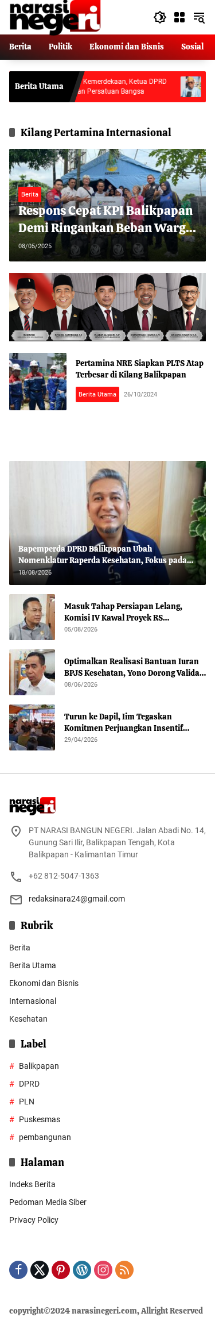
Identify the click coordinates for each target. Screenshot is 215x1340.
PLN (26, 1101)
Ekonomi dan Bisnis (44, 983)
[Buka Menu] (179, 17)
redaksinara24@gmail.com (77, 898)
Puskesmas (39, 1119)
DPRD (29, 1083)
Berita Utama (97, 394)
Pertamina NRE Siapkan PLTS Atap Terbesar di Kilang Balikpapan (140, 369)
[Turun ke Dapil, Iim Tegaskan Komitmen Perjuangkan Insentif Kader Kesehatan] (32, 727)
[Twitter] (39, 1270)
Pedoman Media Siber (48, 1202)
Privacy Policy (33, 1220)
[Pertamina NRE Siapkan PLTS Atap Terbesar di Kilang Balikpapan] (38, 381)
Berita (29, 194)
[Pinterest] (61, 1270)
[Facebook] (18, 1270)
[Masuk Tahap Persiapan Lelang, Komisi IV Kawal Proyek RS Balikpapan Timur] (32, 617)
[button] (160, 17)
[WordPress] (82, 1270)
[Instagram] (103, 1270)
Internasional (32, 1001)
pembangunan (45, 1137)
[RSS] (124, 1270)
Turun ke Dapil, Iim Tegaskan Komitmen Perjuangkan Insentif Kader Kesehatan (123, 722)
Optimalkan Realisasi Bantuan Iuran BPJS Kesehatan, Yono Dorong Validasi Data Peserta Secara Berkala (135, 667)
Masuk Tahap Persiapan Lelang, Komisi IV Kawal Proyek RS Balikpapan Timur (123, 612)
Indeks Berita (32, 1184)
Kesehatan (28, 1018)
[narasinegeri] (55, 16)
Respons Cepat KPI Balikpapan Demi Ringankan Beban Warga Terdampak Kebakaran (105, 220)
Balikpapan (39, 1066)
